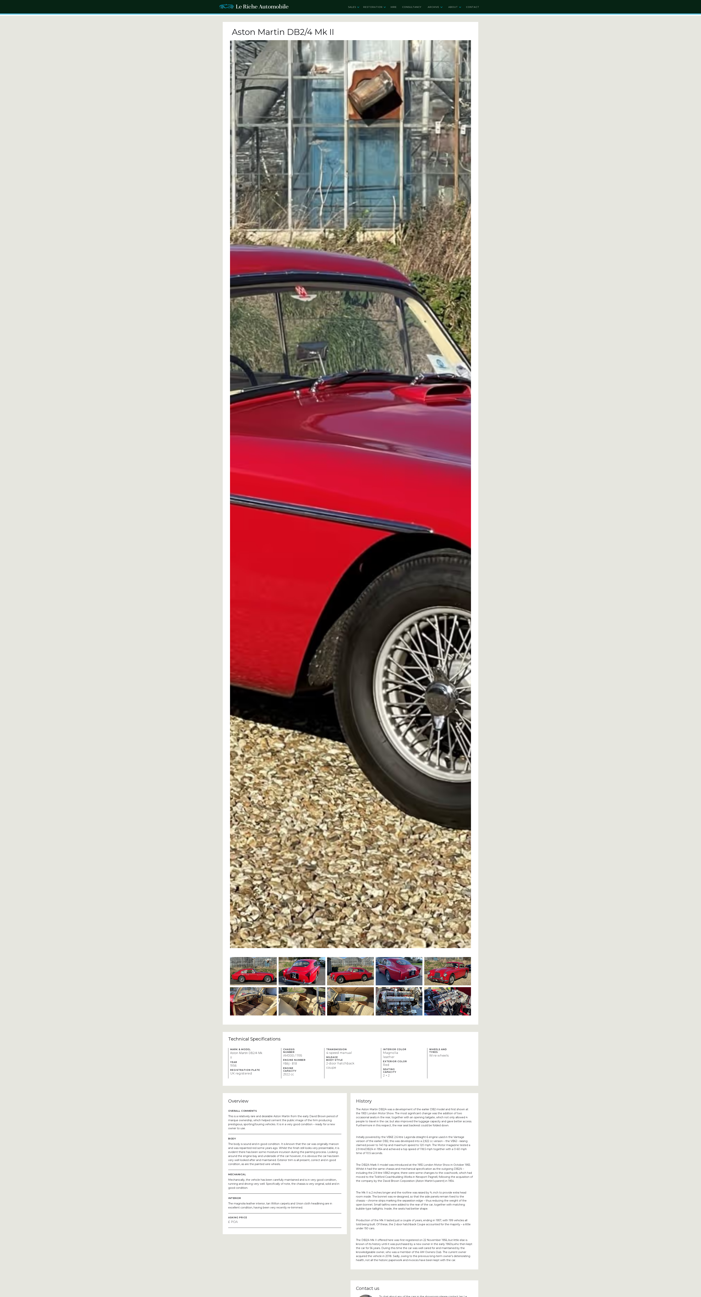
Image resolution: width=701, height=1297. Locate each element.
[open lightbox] (350, 494)
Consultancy (411, 7)
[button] (353, 7)
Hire (394, 7)
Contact (472, 7)
